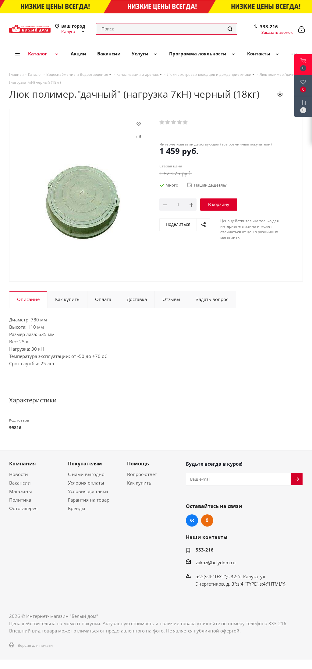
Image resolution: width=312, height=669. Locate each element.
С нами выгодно (86, 474)
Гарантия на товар (88, 500)
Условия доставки (88, 491)
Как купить (139, 483)
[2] (168, 122)
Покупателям (85, 463)
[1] (162, 122)
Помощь (138, 463)
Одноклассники (207, 520)
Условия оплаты (86, 483)
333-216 (269, 26)
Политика (20, 500)
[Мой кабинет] (301, 29)
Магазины (20, 491)
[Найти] (230, 29)
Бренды (76, 508)
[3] (174, 122)
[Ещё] (294, 54)
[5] (185, 122)
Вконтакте (192, 520)
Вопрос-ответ (142, 474)
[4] (180, 122)
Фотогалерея (23, 508)
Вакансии (20, 483)
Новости (18, 474)
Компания (22, 463)
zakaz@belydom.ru (216, 562)
